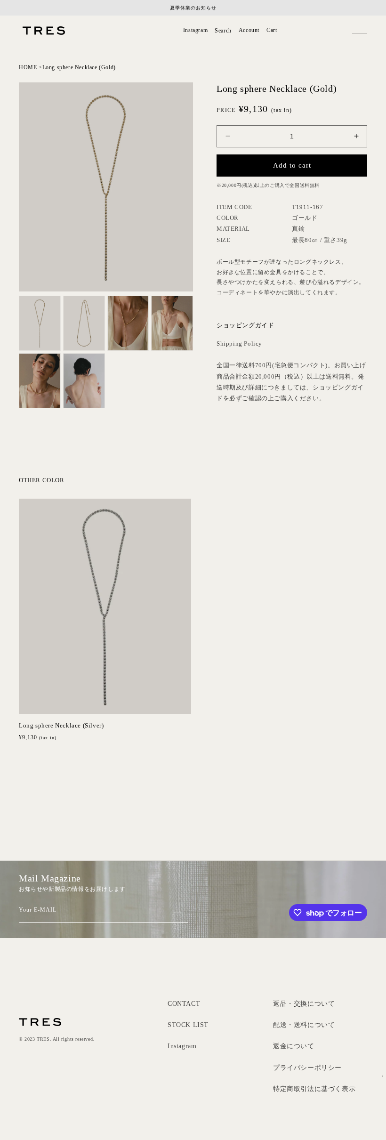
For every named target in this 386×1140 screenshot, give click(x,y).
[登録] (177, 911)
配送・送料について (304, 1024)
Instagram (195, 30)
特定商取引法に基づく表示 (314, 1088)
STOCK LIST (188, 1024)
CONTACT (184, 1003)
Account (249, 30)
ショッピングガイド (245, 325)
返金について (293, 1046)
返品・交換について (304, 1003)
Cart (271, 30)
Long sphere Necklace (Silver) (61, 725)
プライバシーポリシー (307, 1067)
